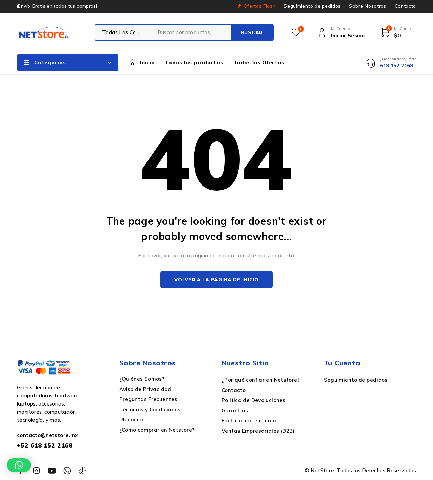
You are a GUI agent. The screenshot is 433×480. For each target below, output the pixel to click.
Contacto (405, 6)
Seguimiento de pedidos (312, 6)
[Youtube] (52, 470)
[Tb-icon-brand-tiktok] (82, 470)
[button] (19, 465)
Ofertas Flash (260, 6)
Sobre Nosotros (367, 6)
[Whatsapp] (67, 470)
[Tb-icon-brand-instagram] (36, 470)
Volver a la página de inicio (216, 280)
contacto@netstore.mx (47, 435)
